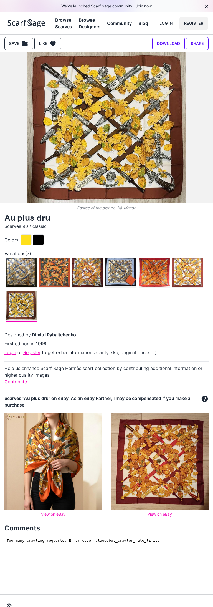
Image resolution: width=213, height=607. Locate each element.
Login (10, 352)
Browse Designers (89, 23)
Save (14, 43)
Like (43, 43)
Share (197, 43)
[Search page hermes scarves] (26, 23)
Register (193, 23)
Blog (143, 23)
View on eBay (53, 514)
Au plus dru (27, 217)
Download (168, 43)
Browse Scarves (63, 23)
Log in (166, 23)
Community (119, 23)
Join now (144, 6)
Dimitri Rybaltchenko (54, 334)
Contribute (15, 381)
